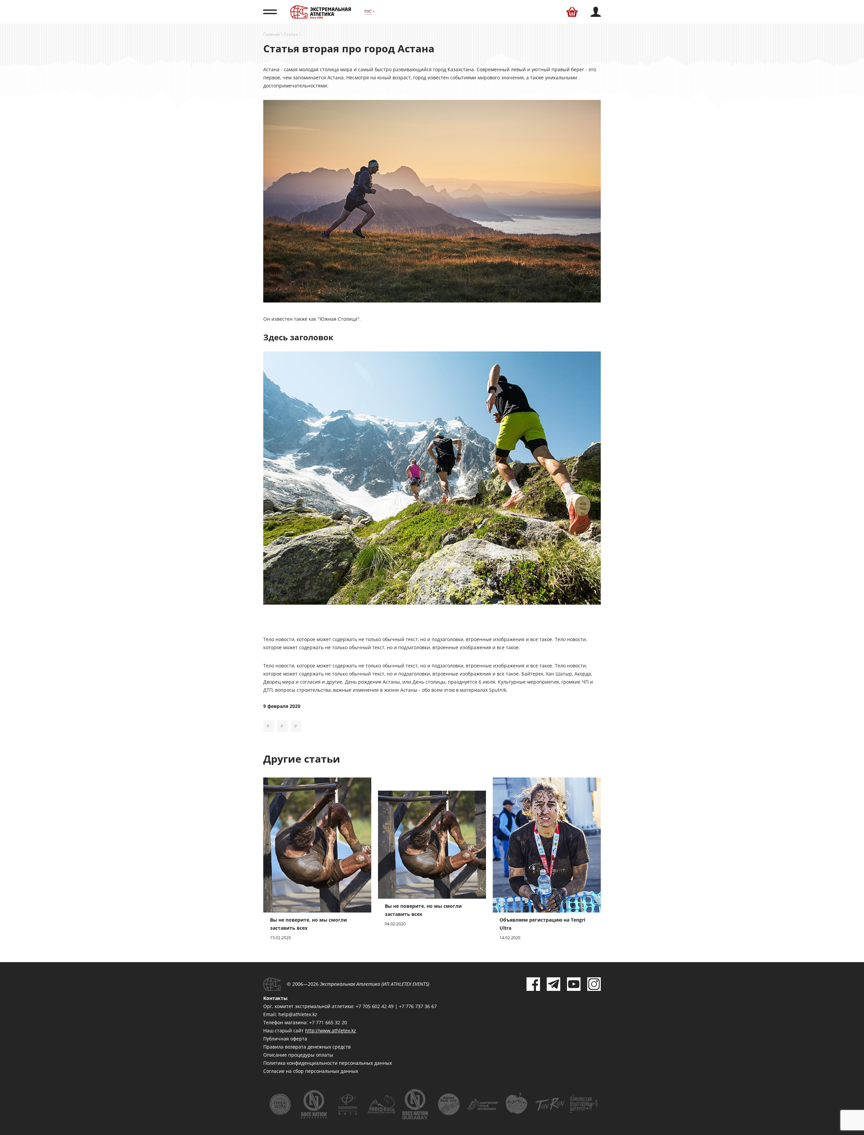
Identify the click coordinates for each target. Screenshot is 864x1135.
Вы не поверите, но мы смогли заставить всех (308, 924)
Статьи (291, 34)
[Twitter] (553, 984)
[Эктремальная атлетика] (320, 12)
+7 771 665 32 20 (328, 1022)
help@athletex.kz (297, 1014)
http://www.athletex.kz (330, 1030)
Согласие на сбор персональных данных (310, 1071)
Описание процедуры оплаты (298, 1055)
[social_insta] (594, 984)
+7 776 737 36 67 (418, 1006)
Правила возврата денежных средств (307, 1047)
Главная (271, 34)
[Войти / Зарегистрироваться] (596, 12)
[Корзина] (572, 12)
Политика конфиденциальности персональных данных (327, 1063)
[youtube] (573, 984)
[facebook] (533, 984)
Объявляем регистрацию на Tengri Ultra (542, 924)
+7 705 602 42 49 (375, 1006)
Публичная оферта (285, 1038)
